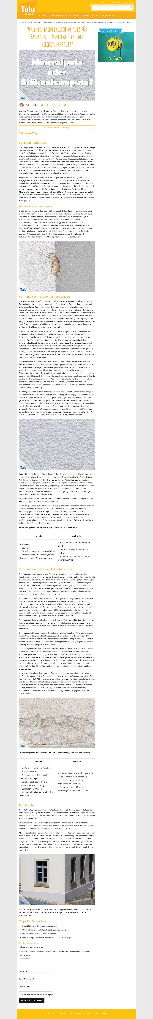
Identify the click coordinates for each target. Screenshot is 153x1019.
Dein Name (23, 971)
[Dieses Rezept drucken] (64, 105)
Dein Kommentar (25, 956)
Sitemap (121, 2)
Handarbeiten (58, 15)
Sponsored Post (104, 2)
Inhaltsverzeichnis (57, 127)
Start (21, 22)
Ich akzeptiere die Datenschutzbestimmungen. (37, 995)
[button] (47, 15)
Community (106, 15)
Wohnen (74, 15)
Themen (114, 2)
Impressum (130, 2)
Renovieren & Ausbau (50, 22)
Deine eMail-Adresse (26, 979)
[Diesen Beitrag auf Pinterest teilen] (42, 105)
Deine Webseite (24, 987)
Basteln (42, 15)
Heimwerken (89, 15)
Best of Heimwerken (60, 1013)
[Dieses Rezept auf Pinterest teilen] (53, 105)
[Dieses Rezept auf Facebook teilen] (48, 105)
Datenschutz (86, 1013)
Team (71, 1013)
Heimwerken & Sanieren (32, 22)
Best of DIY (47, 1013)
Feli (27, 105)
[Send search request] (131, 7)
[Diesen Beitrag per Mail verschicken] (58, 105)
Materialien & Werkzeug (67, 22)
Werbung (96, 1013)
